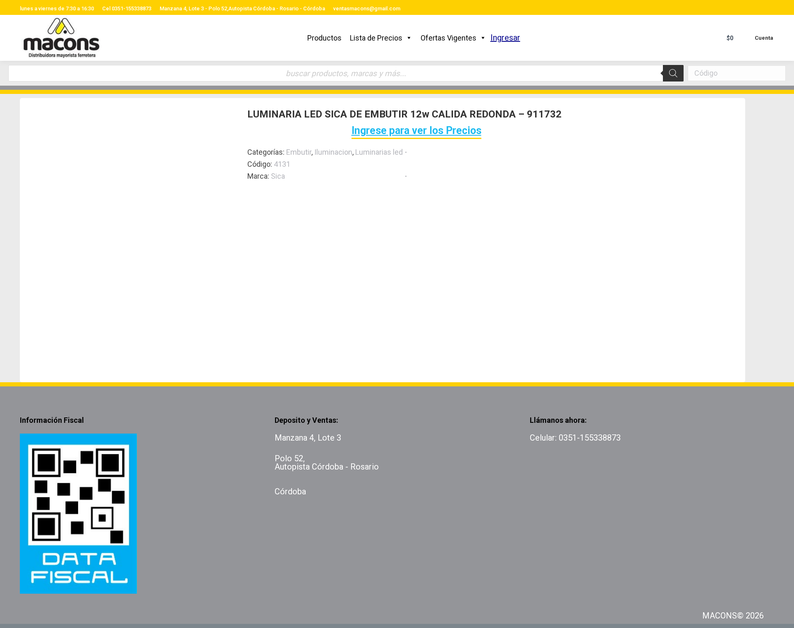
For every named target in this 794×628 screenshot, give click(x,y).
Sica (278, 176)
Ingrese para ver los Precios (416, 131)
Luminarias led (379, 152)
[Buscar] (673, 73)
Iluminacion (333, 152)
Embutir (298, 152)
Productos (324, 38)
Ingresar (505, 38)
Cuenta (764, 38)
